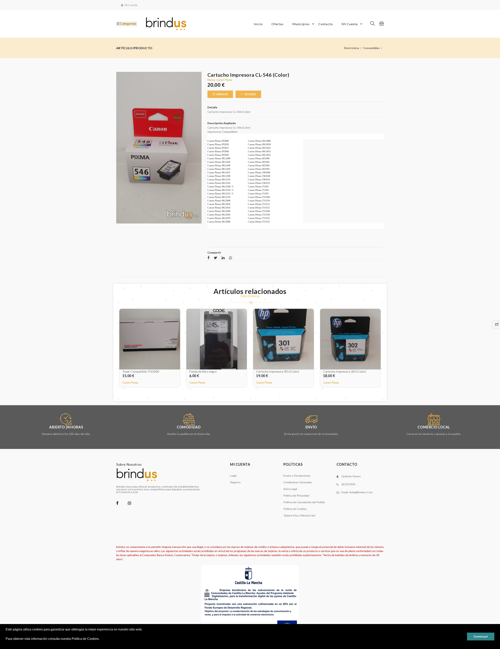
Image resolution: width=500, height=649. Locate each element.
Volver (250, 94)
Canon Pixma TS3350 (259, 214)
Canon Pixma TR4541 (259, 179)
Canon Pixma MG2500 (218, 176)
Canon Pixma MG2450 (218, 169)
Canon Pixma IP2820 (218, 144)
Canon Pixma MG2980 (218, 221)
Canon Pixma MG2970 (218, 218)
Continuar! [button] (481, 636)
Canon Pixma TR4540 (259, 176)
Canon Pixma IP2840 (218, 151)
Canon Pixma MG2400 (218, 158)
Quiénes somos (351, 476)
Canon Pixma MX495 (259, 169)
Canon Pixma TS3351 (259, 218)
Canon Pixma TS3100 (259, 197)
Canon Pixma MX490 (259, 158)
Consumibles (371, 48)
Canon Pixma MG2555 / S (220, 193)
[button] (6, 644)
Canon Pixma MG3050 (259, 144)
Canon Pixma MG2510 (218, 179)
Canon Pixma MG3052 (259, 151)
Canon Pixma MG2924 (218, 207)
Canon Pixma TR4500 (259, 172)
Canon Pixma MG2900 (218, 200)
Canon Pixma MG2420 (218, 162)
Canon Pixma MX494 (259, 165)
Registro (235, 482)
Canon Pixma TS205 (258, 186)
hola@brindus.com (360, 492)
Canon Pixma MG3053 (259, 155)
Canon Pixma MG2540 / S (220, 186)
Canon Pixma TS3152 (259, 207)
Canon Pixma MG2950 (218, 214)
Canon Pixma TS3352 (259, 221)
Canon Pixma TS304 (258, 190)
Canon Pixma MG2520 (218, 183)
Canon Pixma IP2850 (218, 155)
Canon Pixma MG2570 (218, 197)
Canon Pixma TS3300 (259, 211)
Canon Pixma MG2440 (218, 165)
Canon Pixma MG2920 (218, 204)
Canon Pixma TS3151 (259, 204)
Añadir (221, 94)
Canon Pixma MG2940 (218, 211)
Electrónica (351, 48)
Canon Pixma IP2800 (218, 141)
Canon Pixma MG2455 (218, 172)
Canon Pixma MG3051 (259, 148)
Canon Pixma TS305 (258, 193)
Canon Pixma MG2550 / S (220, 190)
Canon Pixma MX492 (259, 162)
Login (233, 475)
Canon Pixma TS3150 (259, 200)
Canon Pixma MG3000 (259, 141)
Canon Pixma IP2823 (218, 148)
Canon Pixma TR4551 (259, 183)
